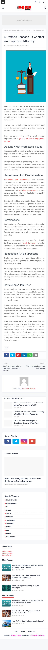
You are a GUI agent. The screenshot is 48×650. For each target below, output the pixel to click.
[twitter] (39, 2)
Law (10, 30)
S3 (7, 507)
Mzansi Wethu (11, 503)
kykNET (9, 533)
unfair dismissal (29, 243)
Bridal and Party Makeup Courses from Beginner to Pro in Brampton (22, 479)
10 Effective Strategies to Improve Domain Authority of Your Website (27, 566)
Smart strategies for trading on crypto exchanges (25, 587)
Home (6, 30)
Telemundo (10, 520)
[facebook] (35, 2)
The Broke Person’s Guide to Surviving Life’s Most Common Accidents (29, 413)
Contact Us (31, 631)
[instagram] (43, 2)
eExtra (8, 527)
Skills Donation (7, 551)
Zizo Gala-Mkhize (10, 45)
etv (7, 530)
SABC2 (8, 513)
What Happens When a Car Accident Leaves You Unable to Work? (28, 404)
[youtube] (32, 441)
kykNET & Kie (10, 537)
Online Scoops (7, 553)
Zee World (10, 523)
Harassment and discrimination (17, 180)
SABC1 (8, 510)
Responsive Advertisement (24, 20)
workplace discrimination (28, 190)
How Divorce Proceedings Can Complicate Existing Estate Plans (26, 422)
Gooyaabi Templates (37, 635)
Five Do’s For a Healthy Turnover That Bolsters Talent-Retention (26, 577)
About (23, 631)
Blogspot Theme (16, 635)
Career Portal (6, 555)
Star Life (9, 517)
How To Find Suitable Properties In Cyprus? (28, 621)
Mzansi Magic (11, 500)
